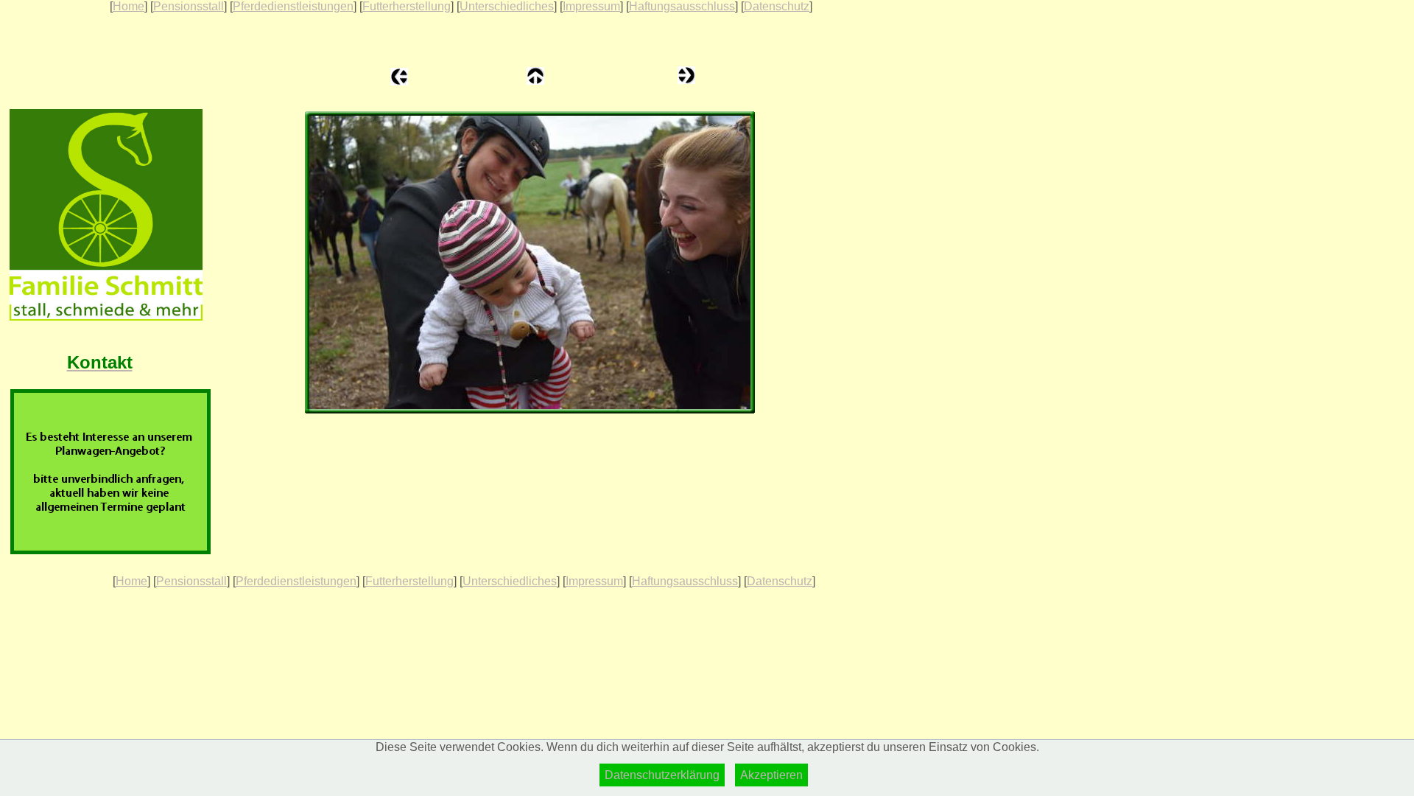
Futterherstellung (406, 6)
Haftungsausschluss (682, 6)
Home (128, 6)
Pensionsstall (188, 6)
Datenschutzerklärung (662, 775)
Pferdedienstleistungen (293, 6)
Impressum (591, 6)
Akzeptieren (771, 775)
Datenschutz (776, 6)
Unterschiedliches (507, 6)
